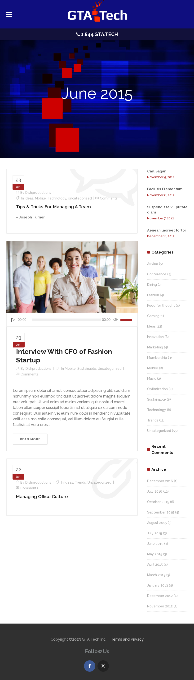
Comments (109, 198)
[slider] (127, 319)
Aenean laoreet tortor (166, 230)
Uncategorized (80, 198)
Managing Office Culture (42, 496)
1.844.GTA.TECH (99, 34)
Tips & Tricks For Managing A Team (53, 206)
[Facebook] (89, 666)
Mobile (40, 198)
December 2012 (160, 596)
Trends (80, 482)
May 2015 (154, 554)
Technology (57, 198)
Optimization (157, 389)
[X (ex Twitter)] (103, 666)
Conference (156, 274)
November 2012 (160, 606)
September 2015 (160, 512)
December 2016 (160, 481)
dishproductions (38, 192)
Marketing (155, 347)
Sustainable (86, 368)
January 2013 (157, 585)
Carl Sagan (156, 171)
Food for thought (161, 305)
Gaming (153, 316)
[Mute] (115, 319)
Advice (152, 264)
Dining (152, 285)
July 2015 (154, 533)
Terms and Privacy (127, 639)
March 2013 (156, 575)
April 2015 (155, 564)
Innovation (155, 337)
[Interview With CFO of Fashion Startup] (72, 276)
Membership (157, 358)
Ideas (29, 198)
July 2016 (154, 491)
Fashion (153, 295)
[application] (72, 320)
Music (151, 378)
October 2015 (158, 502)
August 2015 (157, 523)
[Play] (12, 319)
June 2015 (155, 544)
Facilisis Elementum (164, 189)
